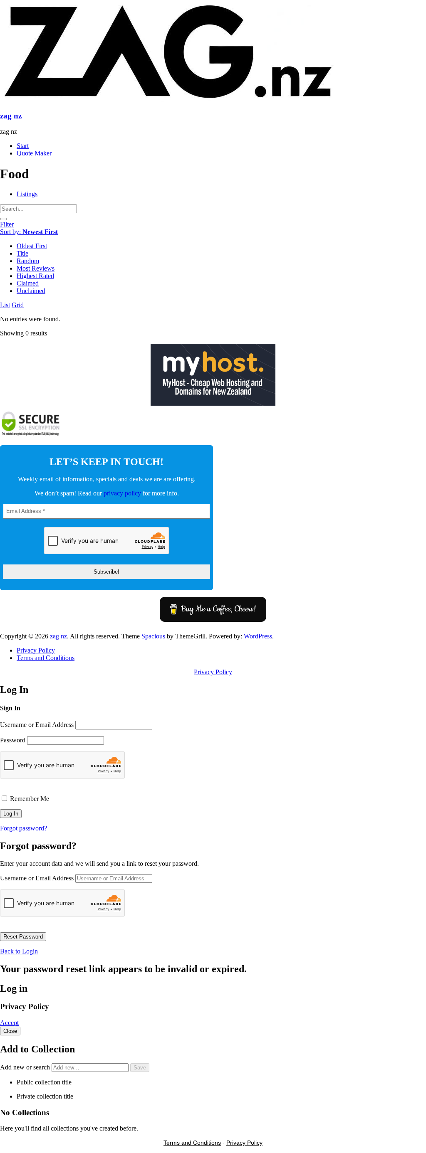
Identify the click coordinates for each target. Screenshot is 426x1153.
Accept (9, 1022)
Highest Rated (35, 275)
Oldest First (32, 245)
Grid (18, 304)
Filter (7, 224)
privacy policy (122, 493)
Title (22, 253)
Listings (27, 193)
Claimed (28, 283)
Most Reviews (35, 268)
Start (23, 145)
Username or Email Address (37, 724)
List (5, 304)
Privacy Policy (36, 650)
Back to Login (19, 951)
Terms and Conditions (45, 657)
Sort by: (29, 231)
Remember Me (28, 798)
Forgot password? (23, 828)
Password (12, 740)
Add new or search (26, 1067)
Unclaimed (31, 290)
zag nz (11, 115)
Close (10, 1031)
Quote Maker (34, 153)
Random (28, 260)
